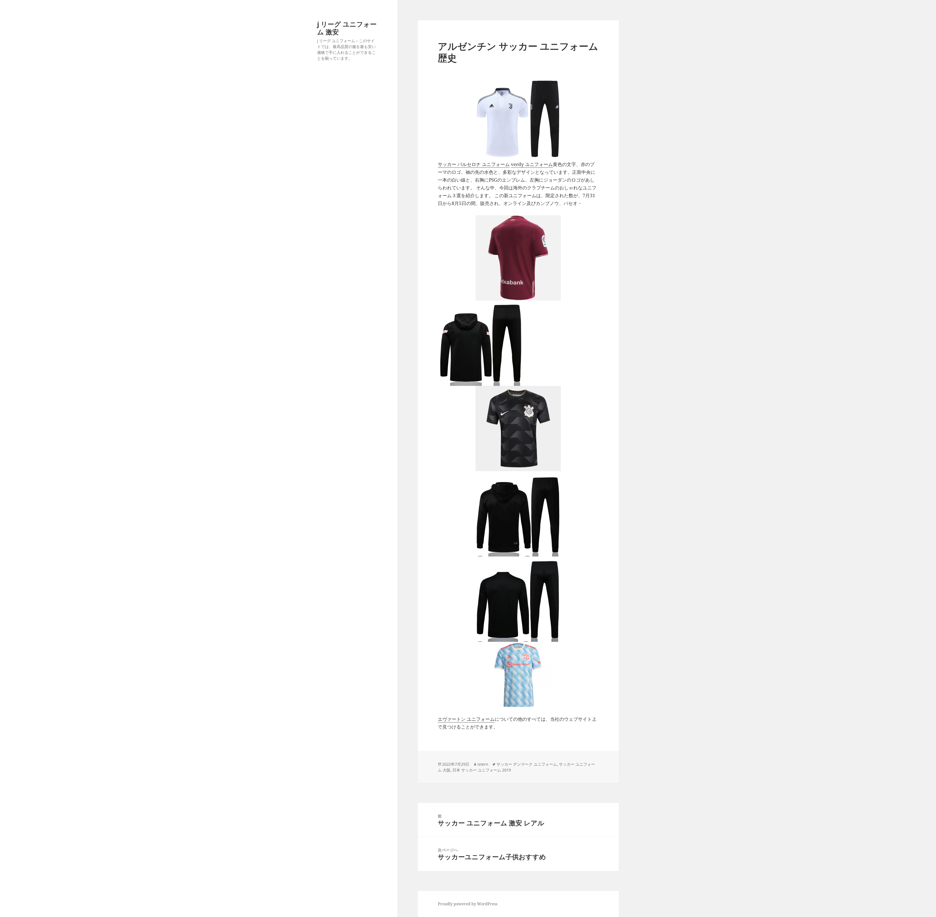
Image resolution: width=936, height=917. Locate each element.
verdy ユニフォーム (532, 164)
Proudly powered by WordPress (467, 904)
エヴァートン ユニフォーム (466, 719)
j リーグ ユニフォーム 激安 (347, 28)
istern (483, 764)
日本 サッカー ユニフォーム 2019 (481, 770)
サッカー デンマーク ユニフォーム (527, 764)
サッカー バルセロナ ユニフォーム (474, 164)
